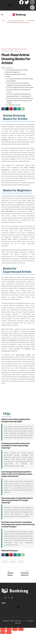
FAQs (8, 76)
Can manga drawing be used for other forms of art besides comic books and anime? (20, 90)
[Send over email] (19, 108)
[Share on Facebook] (3, 108)
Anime (5, 561)
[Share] (15, 629)
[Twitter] (27, 2)
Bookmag (19, 51)
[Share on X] (7, 108)
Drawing (12, 561)
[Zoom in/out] (3, 629)
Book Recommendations (16, 20)
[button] (10, 5)
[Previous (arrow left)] (3, 632)
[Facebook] (21, 2)
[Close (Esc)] (21, 629)
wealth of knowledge (8, 340)
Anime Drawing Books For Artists (16, 70)
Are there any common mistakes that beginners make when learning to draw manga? (20, 101)
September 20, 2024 (7, 51)
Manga (21, 561)
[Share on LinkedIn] (15, 108)
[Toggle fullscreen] (9, 629)
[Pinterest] (32, 7)
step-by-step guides (23, 355)
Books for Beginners (13, 72)
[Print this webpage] (23, 108)
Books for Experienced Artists (16, 74)
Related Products (15, 105)
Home (3, 20)
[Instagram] (32, 2)
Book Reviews (22, 49)
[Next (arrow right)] (9, 632)
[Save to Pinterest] (11, 108)
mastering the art (7, 140)
